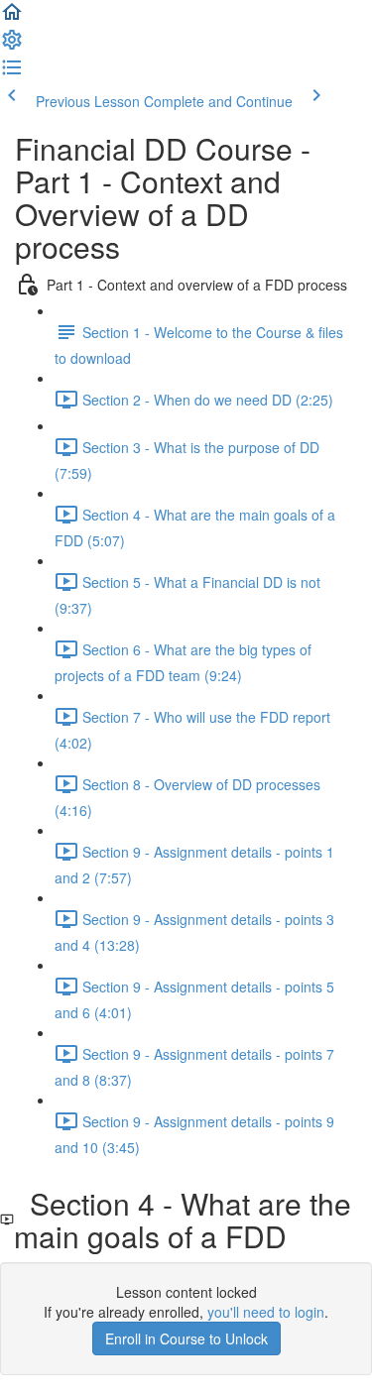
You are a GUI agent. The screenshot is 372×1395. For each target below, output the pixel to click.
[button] (12, 18)
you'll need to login (265, 1312)
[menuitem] (12, 46)
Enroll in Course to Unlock (186, 1338)
